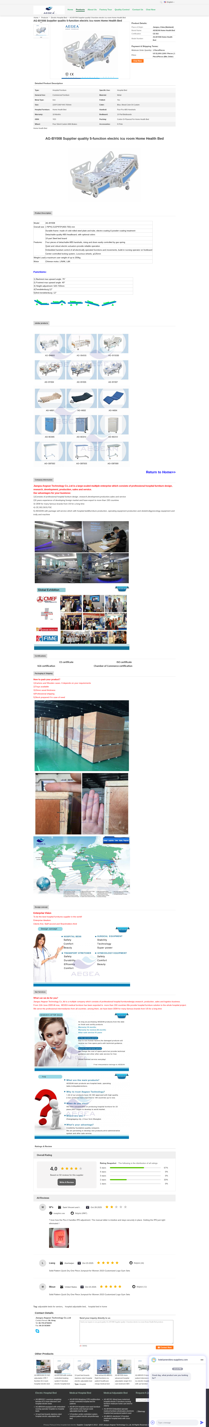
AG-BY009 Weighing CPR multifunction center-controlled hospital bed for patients (85, 1401)
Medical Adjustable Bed (116, 1393)
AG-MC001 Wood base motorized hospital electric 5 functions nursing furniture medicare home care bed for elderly (118, 1402)
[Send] (202, 1422)
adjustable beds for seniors (50, 1306)
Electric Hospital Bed (59, 18)
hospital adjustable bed (75, 1306)
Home (70, 9)
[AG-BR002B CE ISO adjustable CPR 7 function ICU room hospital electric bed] (43, 1367)
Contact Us (137, 9)
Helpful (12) (142, 1287)
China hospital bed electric (66, 1425)
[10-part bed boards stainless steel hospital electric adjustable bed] (84, 1367)
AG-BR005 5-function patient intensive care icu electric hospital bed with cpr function (144, 1379)
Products (80, 9)
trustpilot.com (59, 1213)
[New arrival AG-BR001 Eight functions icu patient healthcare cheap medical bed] (104, 1367)
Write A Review (67, 1182)
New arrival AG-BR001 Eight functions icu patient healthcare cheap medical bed (103, 1379)
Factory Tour (106, 9)
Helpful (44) (139, 1263)
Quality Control (122, 9)
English (170, 2)
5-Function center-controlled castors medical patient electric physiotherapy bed (84, 1416)
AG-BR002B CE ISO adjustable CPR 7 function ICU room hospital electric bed (42, 1379)
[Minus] (202, 1360)
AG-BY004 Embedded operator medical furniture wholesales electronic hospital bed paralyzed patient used (119, 1411)
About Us (92, 9)
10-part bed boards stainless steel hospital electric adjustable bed (83, 1378)
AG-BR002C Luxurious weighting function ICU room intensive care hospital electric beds (48, 1401)
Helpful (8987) (81, 1213)
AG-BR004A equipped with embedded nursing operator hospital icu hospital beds (50, 1409)
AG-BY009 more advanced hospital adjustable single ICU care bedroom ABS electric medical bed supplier (123, 1382)
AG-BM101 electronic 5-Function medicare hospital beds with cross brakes (117, 1418)
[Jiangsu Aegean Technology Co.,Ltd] (49, 10)
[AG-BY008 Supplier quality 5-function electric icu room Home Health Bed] (90, 50)
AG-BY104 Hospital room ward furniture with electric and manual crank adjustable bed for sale (85, 1409)
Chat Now (150, 10)
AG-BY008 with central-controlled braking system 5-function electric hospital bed (63, 1379)
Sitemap (141, 1411)
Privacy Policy (49, 1425)
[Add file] (153, 1422)
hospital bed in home (97, 1306)
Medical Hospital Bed (80, 1393)
